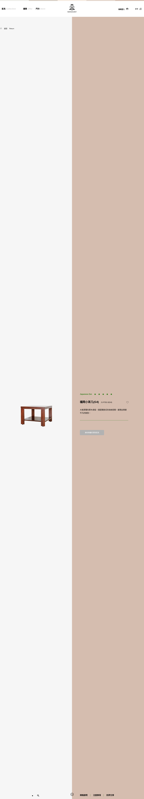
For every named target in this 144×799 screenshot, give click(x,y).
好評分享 (110, 795)
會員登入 (121, 9)
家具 (9, 9)
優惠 (27, 9)
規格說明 (84, 795)
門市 (40, 9)
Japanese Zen (86, 394)
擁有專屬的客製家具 (92, 432)
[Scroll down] (72, 794)
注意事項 (97, 795)
